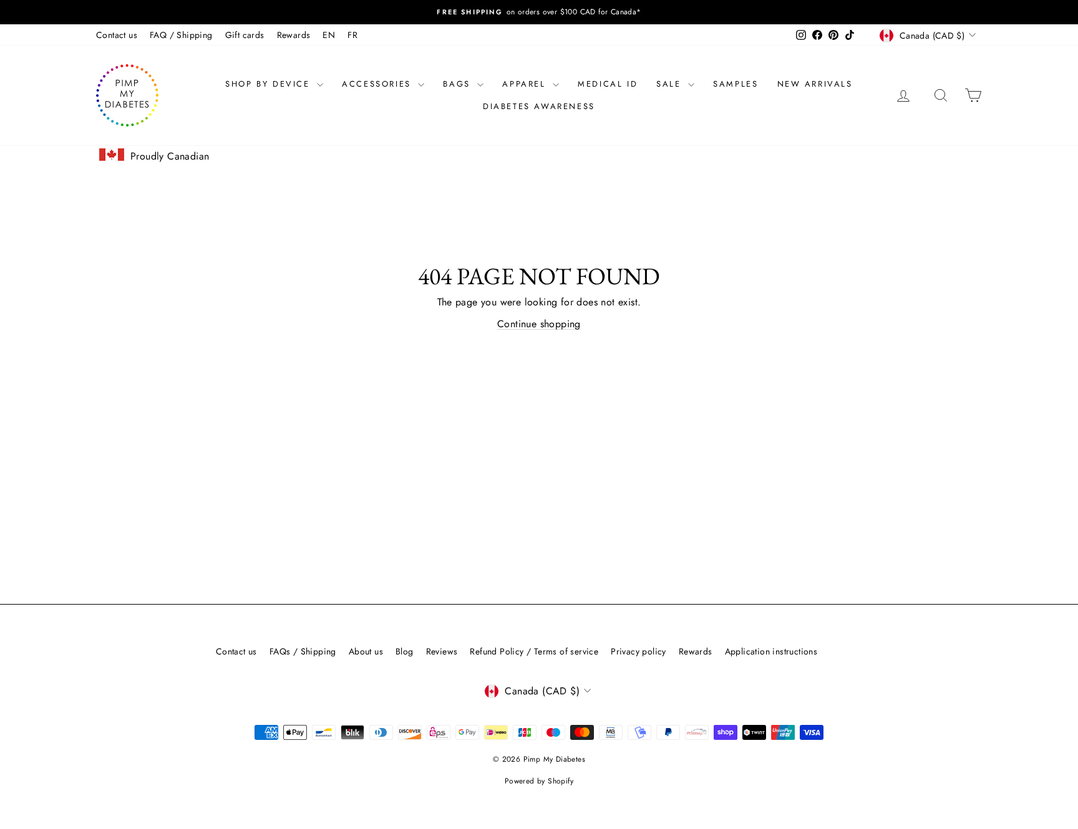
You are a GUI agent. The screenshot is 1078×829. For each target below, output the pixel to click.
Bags (458, 84)
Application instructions (771, 651)
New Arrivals (815, 84)
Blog (405, 651)
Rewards (294, 35)
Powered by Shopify (539, 781)
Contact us (116, 35)
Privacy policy (638, 651)
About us (366, 651)
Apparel (526, 84)
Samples (735, 84)
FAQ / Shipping (181, 35)
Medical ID (608, 84)
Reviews (442, 651)
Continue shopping (539, 324)
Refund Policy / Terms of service (534, 651)
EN (329, 35)
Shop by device (269, 84)
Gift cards (245, 35)
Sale (670, 84)
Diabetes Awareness (539, 106)
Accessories (378, 84)
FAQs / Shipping (303, 651)
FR (352, 35)
